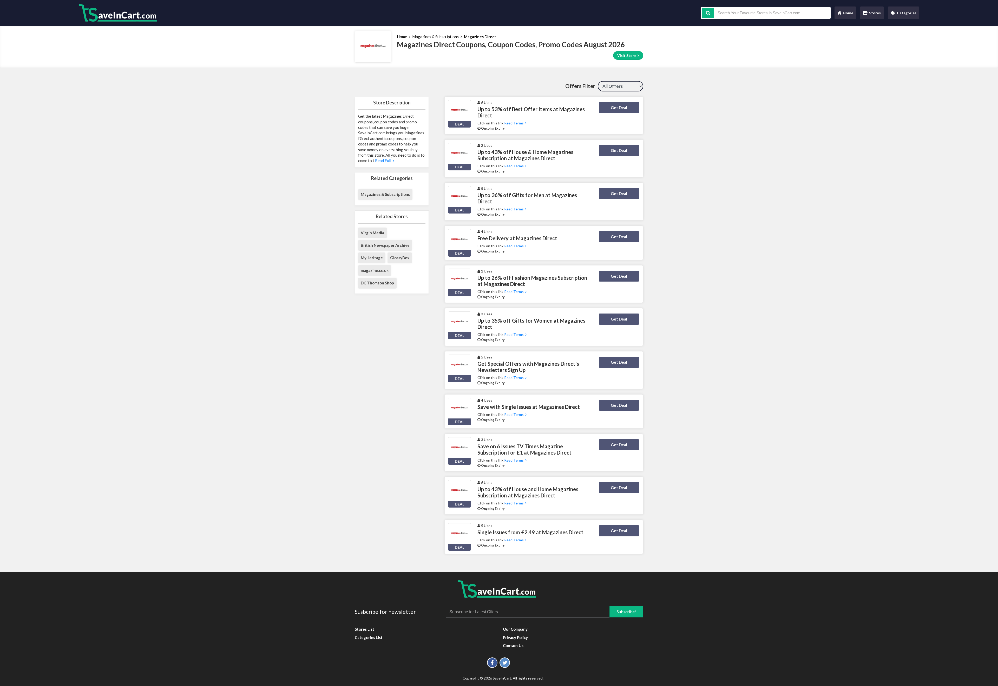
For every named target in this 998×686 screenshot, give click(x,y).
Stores (875, 13)
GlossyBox (399, 257)
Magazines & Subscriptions (435, 36)
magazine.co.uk (375, 270)
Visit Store (627, 55)
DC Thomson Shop (377, 283)
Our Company (515, 629)
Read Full (383, 160)
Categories (906, 13)
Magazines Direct (480, 36)
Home (845, 14)
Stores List (364, 629)
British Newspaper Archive (385, 245)
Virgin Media (372, 232)
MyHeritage (372, 257)
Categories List (369, 637)
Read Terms (514, 123)
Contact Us (513, 645)
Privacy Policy (515, 637)
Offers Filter (580, 86)
